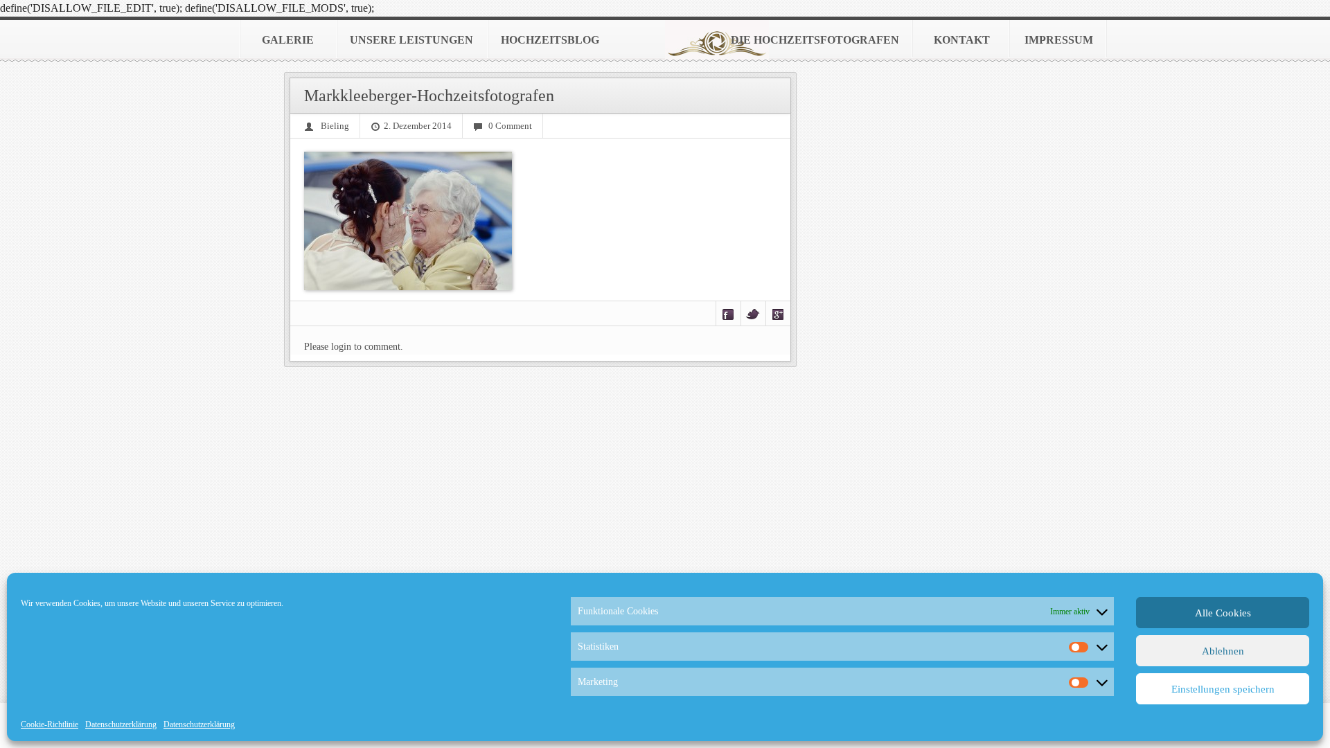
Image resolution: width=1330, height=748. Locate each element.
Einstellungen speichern (1223, 689)
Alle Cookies (1223, 612)
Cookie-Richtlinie (49, 724)
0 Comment (510, 126)
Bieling (335, 126)
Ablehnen (1223, 651)
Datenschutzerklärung (121, 724)
